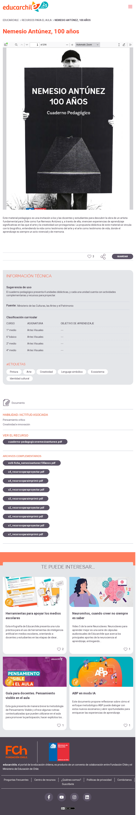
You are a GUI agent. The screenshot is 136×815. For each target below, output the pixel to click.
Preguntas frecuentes (16, 779)
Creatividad (46, 371)
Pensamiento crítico (14, 419)
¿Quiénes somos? (71, 779)
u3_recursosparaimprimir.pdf (25, 498)
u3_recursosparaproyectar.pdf (26, 489)
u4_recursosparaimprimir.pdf (25, 480)
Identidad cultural (19, 378)
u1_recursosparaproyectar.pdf (26, 525)
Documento (18, 402)
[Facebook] (49, 797)
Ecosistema (97, 371)
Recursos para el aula (37, 20)
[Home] (26, 6)
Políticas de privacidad (99, 779)
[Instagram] (74, 797)
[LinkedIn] (87, 797)
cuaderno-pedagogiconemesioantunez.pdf (35, 441)
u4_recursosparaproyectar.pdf (26, 471)
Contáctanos (124, 779)
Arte (29, 371)
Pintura (14, 371)
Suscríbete (68, 784)
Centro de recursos (45, 779)
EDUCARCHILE (11, 20)
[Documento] (6, 402)
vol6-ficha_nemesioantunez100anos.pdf (31, 463)
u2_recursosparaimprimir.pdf (25, 516)
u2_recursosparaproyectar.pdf (26, 507)
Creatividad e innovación (16, 424)
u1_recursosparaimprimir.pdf (25, 534)
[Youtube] (61, 797)
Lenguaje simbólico (72, 371)
